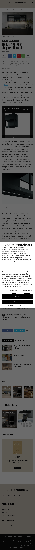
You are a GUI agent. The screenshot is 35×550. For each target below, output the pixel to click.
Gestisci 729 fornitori (13, 292)
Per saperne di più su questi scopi (26, 292)
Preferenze (17, 302)
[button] (31, 245)
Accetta (17, 296)
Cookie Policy (11, 305)
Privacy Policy (22, 305)
